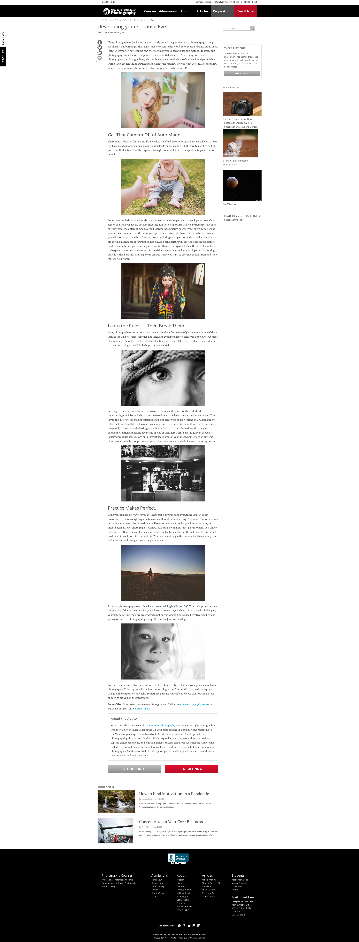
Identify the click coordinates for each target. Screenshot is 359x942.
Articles (202, 11)
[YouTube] (189, 925)
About (185, 11)
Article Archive (209, 880)
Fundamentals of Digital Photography (119, 883)
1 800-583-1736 (250, 2)
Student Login (108, 2)
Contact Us (237, 886)
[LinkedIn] (198, 925)
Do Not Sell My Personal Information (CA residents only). (179, 934)
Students (238, 875)
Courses (150, 11)
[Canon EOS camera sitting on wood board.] (242, 103)
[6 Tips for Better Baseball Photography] (240, 143)
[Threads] (184, 925)
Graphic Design (109, 886)
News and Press (209, 893)
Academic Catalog (240, 880)
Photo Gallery (208, 889)
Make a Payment (239, 883)
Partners (181, 903)
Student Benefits (184, 906)
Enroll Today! (142, 708)
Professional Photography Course (117, 880)
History (180, 883)
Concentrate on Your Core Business (171, 821)
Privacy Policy (183, 910)
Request (223, 11)
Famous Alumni (184, 889)
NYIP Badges (183, 896)
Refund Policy (157, 886)
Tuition (154, 889)
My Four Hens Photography (159, 725)
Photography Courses (117, 875)
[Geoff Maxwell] (242, 185)
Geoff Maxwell (230, 204)
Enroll (245, 11)
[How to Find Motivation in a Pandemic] (116, 801)
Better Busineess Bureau (179, 859)
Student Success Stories (213, 883)
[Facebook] (179, 925)
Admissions (167, 11)
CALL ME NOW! (3, 37)
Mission (180, 880)
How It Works (157, 893)
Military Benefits (184, 893)
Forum (235, 889)
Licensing (181, 886)
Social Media (183, 900)
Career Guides (209, 896)
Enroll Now (191, 769)
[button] (99, 42)
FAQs (153, 896)
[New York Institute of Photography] (119, 10)
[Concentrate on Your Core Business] (115, 832)
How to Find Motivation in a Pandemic (174, 793)
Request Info (3, 56)
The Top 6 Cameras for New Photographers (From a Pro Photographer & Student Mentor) (240, 123)
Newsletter (207, 886)
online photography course (194, 704)
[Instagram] (194, 925)
